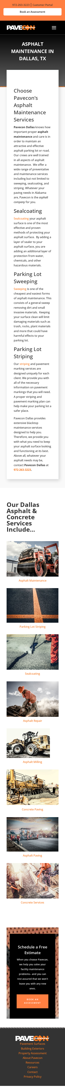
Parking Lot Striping (33, 627)
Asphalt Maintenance (32, 580)
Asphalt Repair (32, 721)
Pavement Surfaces (32, 1044)
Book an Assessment (32, 11)
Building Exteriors (32, 1048)
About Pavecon (32, 1058)
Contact (32, 1072)
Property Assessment (33, 1053)
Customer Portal (43, 5)
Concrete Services (32, 902)
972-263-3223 (21, 5)
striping (25, 364)
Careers (32, 1067)
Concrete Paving (32, 809)
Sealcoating (21, 218)
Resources (32, 1062)
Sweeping (20, 289)
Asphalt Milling (32, 762)
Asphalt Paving (32, 855)
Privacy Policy (32, 1077)
